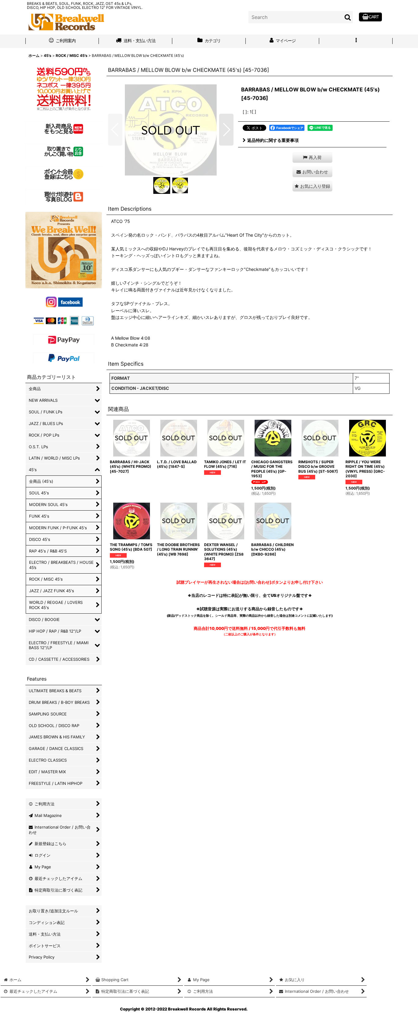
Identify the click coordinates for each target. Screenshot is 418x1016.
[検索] (348, 17)
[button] (356, 41)
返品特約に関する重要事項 (273, 140)
